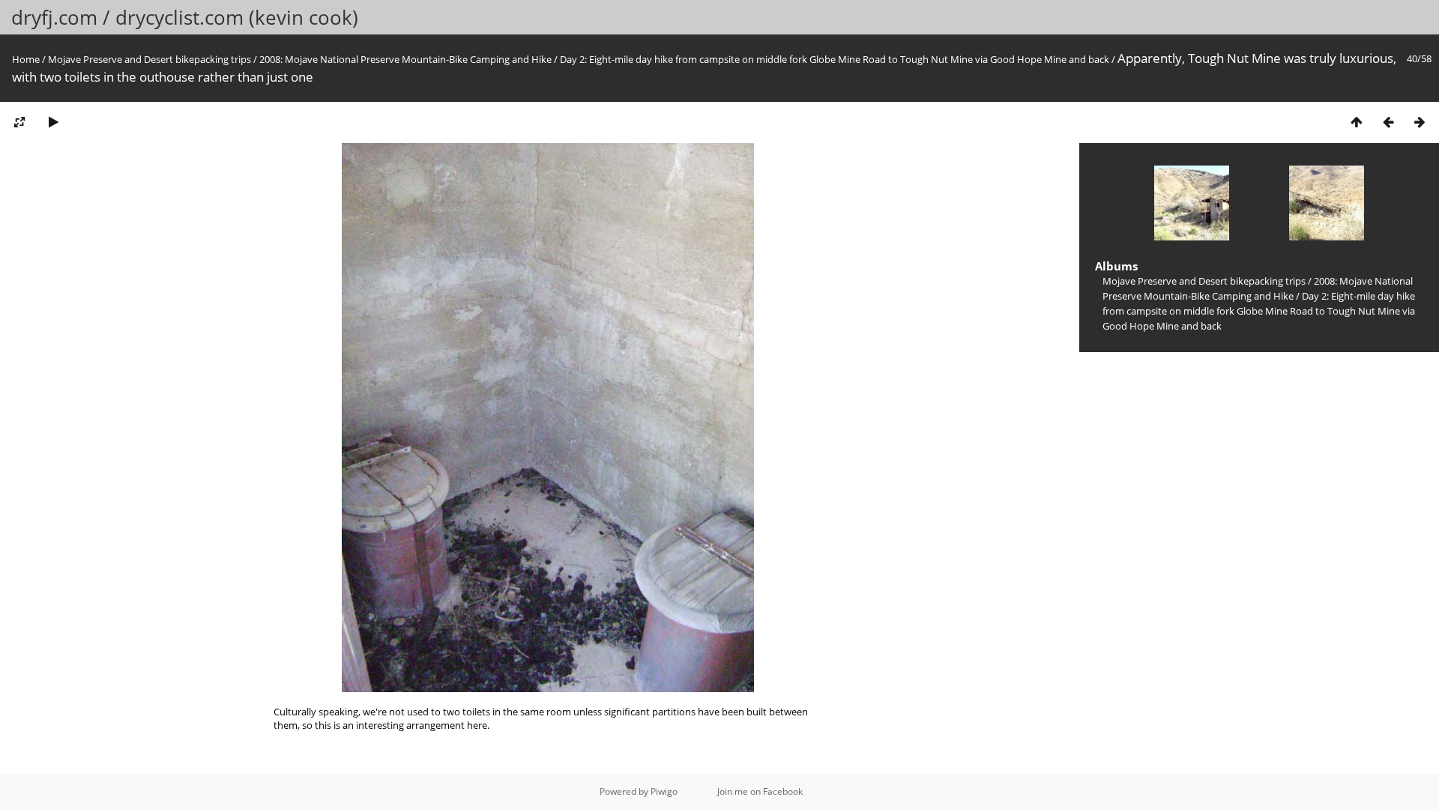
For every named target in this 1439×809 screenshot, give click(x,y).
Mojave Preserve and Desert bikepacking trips (149, 59)
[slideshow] (53, 121)
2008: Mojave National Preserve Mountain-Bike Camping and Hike (405, 59)
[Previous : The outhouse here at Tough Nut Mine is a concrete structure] (1388, 121)
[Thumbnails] (1356, 121)
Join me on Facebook (760, 791)
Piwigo (664, 791)
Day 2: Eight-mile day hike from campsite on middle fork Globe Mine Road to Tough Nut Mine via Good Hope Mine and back (834, 59)
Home (26, 59)
